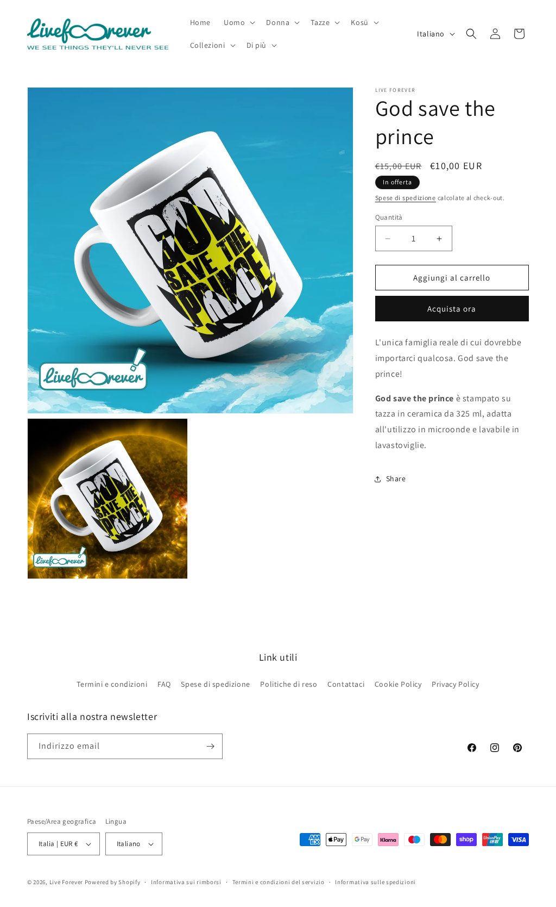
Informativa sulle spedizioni (375, 882)
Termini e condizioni (112, 684)
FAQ (164, 684)
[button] (238, 22)
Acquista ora (451, 308)
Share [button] (396, 478)
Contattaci (345, 684)
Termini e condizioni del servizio (278, 882)
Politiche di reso (288, 684)
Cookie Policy (398, 684)
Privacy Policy (455, 684)
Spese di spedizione (405, 198)
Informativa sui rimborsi (186, 882)
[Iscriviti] (210, 746)
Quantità (389, 217)
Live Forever (66, 882)
